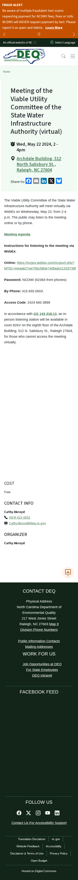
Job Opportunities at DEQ (42, 664)
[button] (61, 56)
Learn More (53, 27)
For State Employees (42, 670)
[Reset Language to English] (52, 42)
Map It (54, 624)
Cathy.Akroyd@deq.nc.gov (27, 523)
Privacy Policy (59, 853)
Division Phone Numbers (39, 630)
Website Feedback (28, 846)
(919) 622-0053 (19, 517)
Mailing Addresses (39, 647)
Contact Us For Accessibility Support (39, 823)
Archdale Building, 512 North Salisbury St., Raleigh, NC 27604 (39, 164)
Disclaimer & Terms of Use (27, 853)
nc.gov (56, 839)
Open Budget (39, 860)
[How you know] (34, 42)
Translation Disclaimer (31, 839)
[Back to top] (68, 573)
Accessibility (53, 846)
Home (6, 72)
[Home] (24, 51)
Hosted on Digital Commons (39, 871)
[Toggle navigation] (72, 56)
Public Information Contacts (39, 641)
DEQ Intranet (42, 675)
